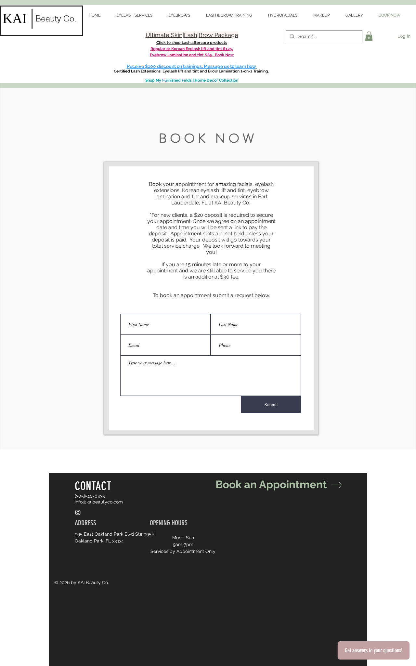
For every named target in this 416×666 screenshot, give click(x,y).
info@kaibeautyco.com (99, 501)
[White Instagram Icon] (77, 512)
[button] (369, 36)
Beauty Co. (55, 18)
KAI (15, 18)
